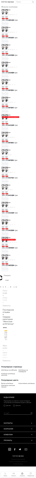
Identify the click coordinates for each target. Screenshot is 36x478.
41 (16, 14)
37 (4, 14)
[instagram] (9, 449)
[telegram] (20, 449)
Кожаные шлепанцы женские (8, 374)
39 (12, 14)
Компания (8, 429)
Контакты (8, 423)
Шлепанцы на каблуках (9, 370)
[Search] (33, 2)
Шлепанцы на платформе (23, 370)
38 (10, 14)
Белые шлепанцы (7, 383)
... (8, 287)
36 (2, 14)
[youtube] (26, 449)
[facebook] (14, 449)
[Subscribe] (30, 413)
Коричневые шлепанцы (26, 383)
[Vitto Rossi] (7, 2)
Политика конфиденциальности (18, 461)
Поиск (18, 2)
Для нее (8, 405)
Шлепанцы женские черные (8, 386)
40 (14, 14)
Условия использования (18, 459)
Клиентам (8, 435)
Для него (18, 405)
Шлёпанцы (3, 17)
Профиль (8, 440)
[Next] (4, 334)
